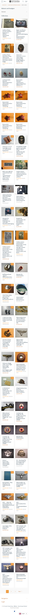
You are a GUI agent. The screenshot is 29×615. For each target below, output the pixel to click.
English (23, 613)
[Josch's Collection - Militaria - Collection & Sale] (14, 1)
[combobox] (23, 613)
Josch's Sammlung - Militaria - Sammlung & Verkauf (16, 606)
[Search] (23, 1)
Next (19, 591)
